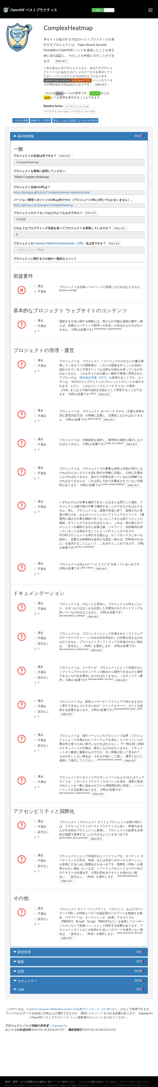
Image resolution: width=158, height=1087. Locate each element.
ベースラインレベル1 (76, 106)
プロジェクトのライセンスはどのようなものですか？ (47, 213)
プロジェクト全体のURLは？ (31, 187)
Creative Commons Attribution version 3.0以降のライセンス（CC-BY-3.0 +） (73, 1009)
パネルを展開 (20, 120)
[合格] (94, 93)
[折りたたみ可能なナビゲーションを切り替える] (150, 10)
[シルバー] (59, 93)
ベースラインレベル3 (82, 111)
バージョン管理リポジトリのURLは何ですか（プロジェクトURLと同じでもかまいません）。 (73, 200)
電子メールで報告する (60, 1082)
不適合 (39, 291)
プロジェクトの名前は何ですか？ (35, 155)
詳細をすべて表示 (40, 120)
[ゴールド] (47, 97)
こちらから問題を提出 (90, 1082)
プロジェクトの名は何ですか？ (59, 243)
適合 (39, 286)
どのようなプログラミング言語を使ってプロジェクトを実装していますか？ (62, 228)
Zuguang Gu (59, 1025)
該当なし (39, 643)
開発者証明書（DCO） (94, 377)
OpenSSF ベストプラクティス (33, 10)
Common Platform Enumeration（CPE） (60, 243)
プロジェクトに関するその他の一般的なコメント (45, 258)
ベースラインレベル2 (56, 111)
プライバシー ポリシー (101, 1085)
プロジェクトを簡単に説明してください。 (40, 171)
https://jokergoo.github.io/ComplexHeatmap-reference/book (52, 192)
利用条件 (122, 1085)
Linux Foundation (36, 1085)
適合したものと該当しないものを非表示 (75, 120)
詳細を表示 (61, 61)
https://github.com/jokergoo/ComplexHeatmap (43, 205)
